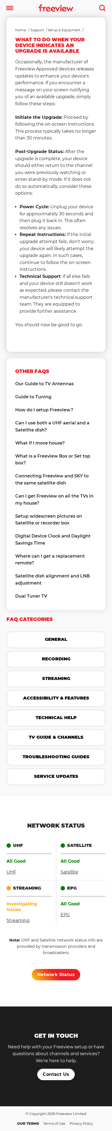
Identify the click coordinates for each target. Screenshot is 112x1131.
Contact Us (56, 1074)
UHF (11, 872)
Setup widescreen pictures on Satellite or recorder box (48, 520)
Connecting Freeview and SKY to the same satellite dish (52, 479)
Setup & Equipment (64, 30)
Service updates (56, 776)
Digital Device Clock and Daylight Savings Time (53, 539)
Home (20, 30)
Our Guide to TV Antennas (44, 383)
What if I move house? (40, 443)
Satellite (69, 872)
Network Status (56, 974)
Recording (56, 658)
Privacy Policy (81, 1123)
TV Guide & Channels (56, 737)
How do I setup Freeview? (44, 409)
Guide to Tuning (33, 396)
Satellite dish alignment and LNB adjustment (52, 579)
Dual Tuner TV (31, 596)
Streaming (56, 678)
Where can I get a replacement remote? (50, 560)
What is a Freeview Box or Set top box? (52, 459)
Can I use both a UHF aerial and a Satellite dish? (52, 426)
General (56, 639)
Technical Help (56, 717)
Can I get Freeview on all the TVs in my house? (54, 499)
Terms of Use (54, 1123)
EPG (65, 914)
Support (37, 30)
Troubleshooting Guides (56, 756)
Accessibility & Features (56, 698)
